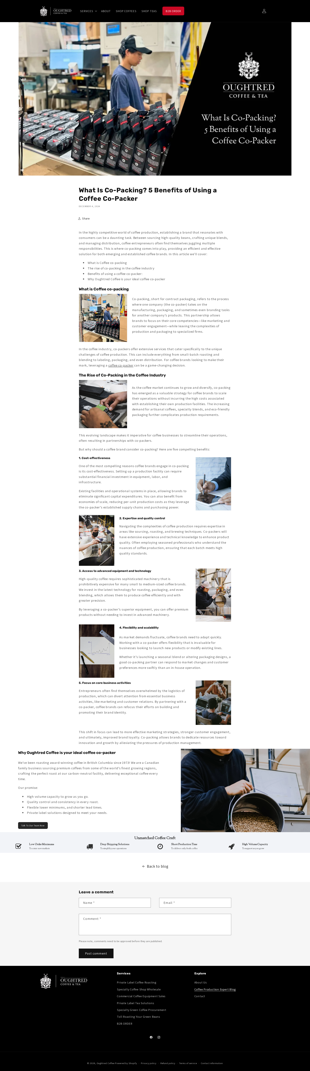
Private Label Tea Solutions (135, 1003)
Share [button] (86, 218)
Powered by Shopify (126, 1063)
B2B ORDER (124, 1023)
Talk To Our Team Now (33, 825)
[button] (88, 11)
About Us (200, 982)
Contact (199, 996)
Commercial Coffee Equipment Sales (141, 996)
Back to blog (157, 866)
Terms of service (188, 1063)
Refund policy (167, 1063)
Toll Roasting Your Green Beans (138, 1017)
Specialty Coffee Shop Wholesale (139, 989)
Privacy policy (148, 1063)
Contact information (212, 1063)
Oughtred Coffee (106, 1063)
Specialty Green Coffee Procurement (141, 1010)
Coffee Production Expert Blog (215, 989)
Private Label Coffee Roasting (136, 982)
